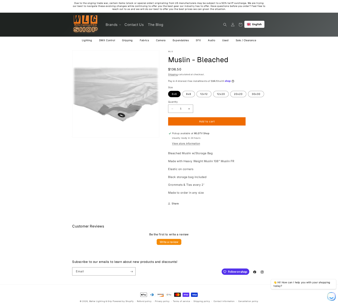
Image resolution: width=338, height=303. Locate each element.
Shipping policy (201, 301)
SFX (198, 40)
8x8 (188, 93)
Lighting (87, 40)
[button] (113, 24)
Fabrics (144, 40)
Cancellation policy (248, 301)
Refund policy (144, 301)
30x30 (256, 93)
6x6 (174, 93)
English (257, 24)
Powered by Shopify (123, 301)
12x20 (221, 93)
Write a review (169, 242)
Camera (161, 40)
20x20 (238, 93)
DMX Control (107, 40)
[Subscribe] (131, 271)
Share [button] (175, 203)
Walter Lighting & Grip (100, 301)
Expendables (181, 40)
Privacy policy (162, 301)
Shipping (173, 74)
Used (225, 40)
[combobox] (254, 24)
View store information (186, 143)
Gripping (127, 40)
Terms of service (181, 301)
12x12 (204, 93)
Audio (211, 40)
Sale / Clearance (246, 40)
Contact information (224, 301)
